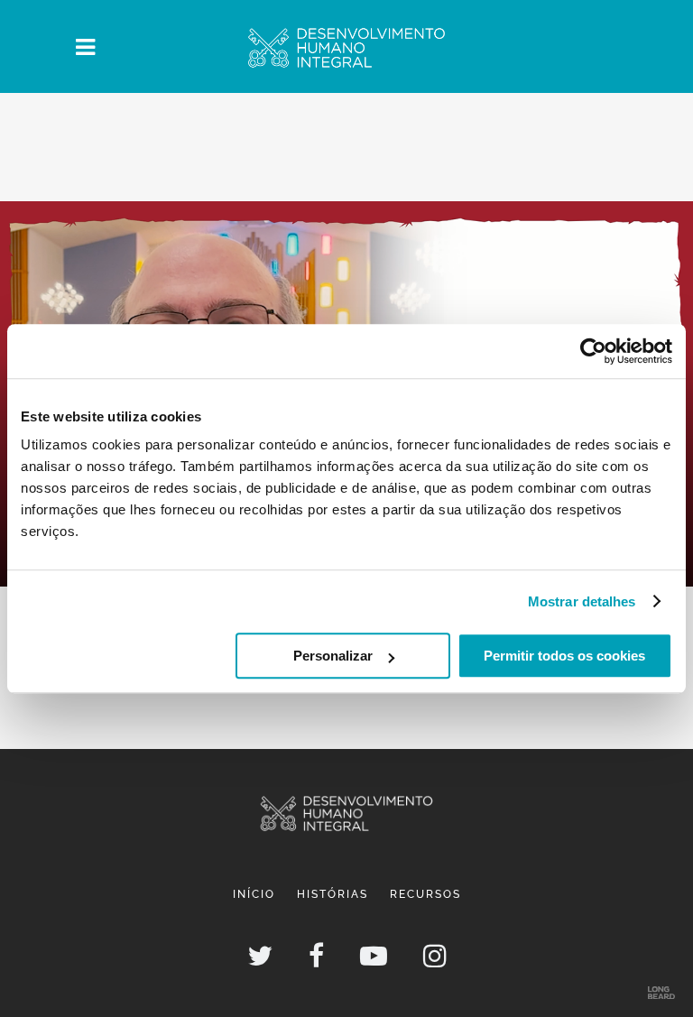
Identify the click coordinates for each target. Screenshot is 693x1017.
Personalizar (333, 655)
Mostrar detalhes (582, 601)
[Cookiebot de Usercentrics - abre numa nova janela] (593, 351)
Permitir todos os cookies (564, 655)
